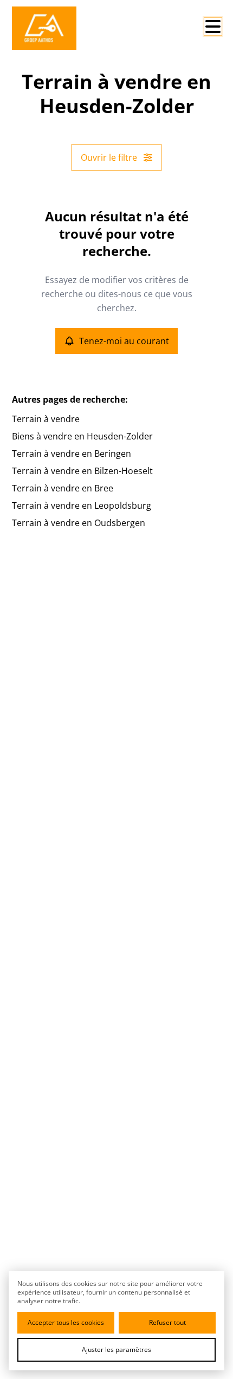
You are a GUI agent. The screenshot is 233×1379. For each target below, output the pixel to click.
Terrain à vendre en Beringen (71, 453)
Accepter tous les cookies (66, 1322)
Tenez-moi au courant (124, 341)
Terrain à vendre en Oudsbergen (78, 523)
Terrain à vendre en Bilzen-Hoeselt (82, 471)
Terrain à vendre (46, 419)
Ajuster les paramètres (116, 1349)
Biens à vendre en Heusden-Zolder (82, 436)
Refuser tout (167, 1322)
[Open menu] (213, 26)
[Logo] (55, 28)
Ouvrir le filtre (109, 157)
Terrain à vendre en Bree (62, 488)
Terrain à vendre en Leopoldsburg (81, 505)
